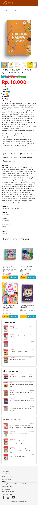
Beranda (4, 9)
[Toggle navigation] (33, 3)
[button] (34, 15)
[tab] (9, 154)
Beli (6, 277)
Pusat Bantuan (6, 479)
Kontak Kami (5, 474)
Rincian (14, 277)
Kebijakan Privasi (6, 476)
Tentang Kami (5, 471)
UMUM (12, 9)
